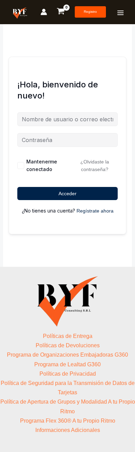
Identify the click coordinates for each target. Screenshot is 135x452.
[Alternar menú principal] (120, 12)
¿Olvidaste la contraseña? (94, 165)
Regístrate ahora (95, 211)
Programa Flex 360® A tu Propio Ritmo (67, 421)
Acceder (67, 193)
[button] (90, 12)
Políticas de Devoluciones (68, 345)
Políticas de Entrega (67, 336)
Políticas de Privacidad (67, 374)
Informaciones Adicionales (67, 430)
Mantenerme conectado (41, 165)
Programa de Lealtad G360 (67, 364)
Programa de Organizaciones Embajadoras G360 (67, 355)
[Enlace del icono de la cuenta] (43, 12)
